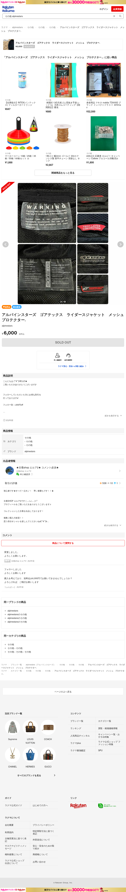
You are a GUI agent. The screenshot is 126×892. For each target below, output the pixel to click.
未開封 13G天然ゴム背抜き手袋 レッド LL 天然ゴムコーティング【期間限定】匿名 (63, 105)
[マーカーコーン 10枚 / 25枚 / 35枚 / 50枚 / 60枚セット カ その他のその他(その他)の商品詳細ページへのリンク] (22, 133)
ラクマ (4, 27)
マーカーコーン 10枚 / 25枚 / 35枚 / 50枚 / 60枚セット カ (20, 157)
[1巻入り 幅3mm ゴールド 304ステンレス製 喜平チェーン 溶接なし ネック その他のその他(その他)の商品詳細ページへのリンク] (63, 133)
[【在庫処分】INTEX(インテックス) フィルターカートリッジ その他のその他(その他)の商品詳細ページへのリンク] (22, 80)
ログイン (104, 8)
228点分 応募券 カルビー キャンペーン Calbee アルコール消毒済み (103, 157)
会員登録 (117, 8)
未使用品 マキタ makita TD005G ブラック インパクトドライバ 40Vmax (103, 105)
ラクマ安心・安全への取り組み (71, 366)
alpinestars (17, 27)
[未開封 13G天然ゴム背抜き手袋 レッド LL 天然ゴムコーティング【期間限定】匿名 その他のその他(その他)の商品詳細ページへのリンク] (63, 80)
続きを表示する (112, 415)
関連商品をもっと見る (63, 172)
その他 (30, 27)
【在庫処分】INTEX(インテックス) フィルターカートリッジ (20, 103)
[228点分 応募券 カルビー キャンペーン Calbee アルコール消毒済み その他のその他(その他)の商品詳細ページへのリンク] (103, 133)
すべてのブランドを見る (29, 775)
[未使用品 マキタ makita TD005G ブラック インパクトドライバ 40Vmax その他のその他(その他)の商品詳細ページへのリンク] (103, 80)
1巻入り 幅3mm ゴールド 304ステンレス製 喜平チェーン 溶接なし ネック (63, 158)
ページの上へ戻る (63, 691)
